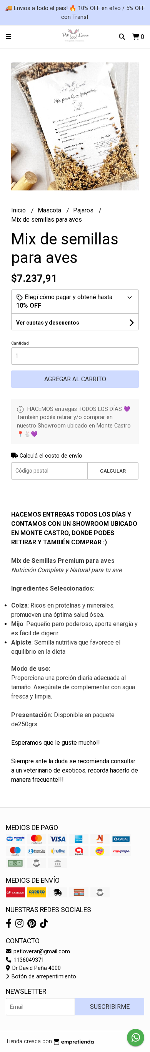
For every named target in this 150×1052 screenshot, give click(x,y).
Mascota (50, 210)
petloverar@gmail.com (41, 951)
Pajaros (84, 210)
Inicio (19, 210)
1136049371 (28, 960)
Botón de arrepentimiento (43, 976)
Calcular (113, 471)
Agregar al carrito (75, 379)
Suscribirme (110, 1006)
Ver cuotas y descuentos (47, 323)
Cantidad (20, 343)
